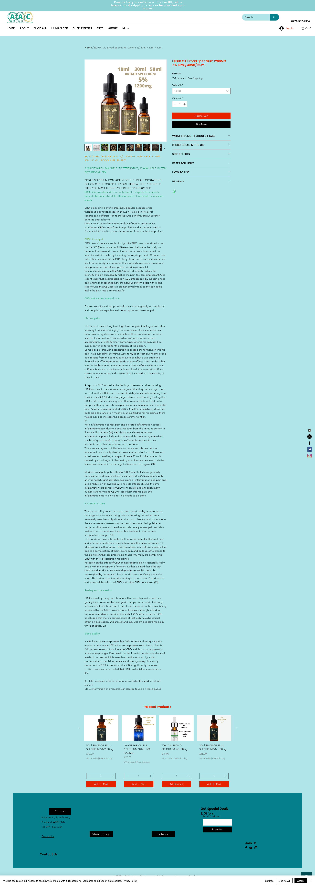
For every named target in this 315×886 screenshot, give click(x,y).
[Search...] (274, 17)
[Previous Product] (79, 728)
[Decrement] (175, 104)
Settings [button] (269, 880)
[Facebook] (309, 443)
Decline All (284, 880)
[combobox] (201, 91)
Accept (300, 880)
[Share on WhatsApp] (174, 191)
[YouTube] (251, 848)
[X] (309, 436)
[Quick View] (101, 728)
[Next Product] (236, 728)
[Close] (311, 880)
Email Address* (211, 816)
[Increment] (185, 104)
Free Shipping (195, 78)
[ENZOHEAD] (309, 430)
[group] (157, 752)
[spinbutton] (180, 104)
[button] (307, 28)
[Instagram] (309, 456)
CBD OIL (177, 84)
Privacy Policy (130, 880)
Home (88, 47)
